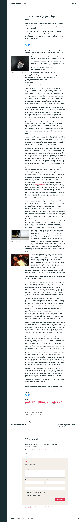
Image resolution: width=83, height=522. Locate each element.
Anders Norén (30, 518)
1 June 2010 (32, 411)
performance (34, 414)
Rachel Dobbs (16, 3)
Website (27, 486)
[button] (3, 261)
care (30, 414)
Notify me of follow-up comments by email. (36, 492)
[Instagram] (73, 3)
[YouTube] (75, 3)
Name (27, 479)
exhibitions (32, 412)
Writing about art (38, 412)
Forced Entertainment (40, 184)
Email (47, 479)
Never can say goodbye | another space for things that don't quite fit (42, 444)
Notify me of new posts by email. (34, 495)
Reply (27, 453)
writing (39, 414)
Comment (27, 469)
